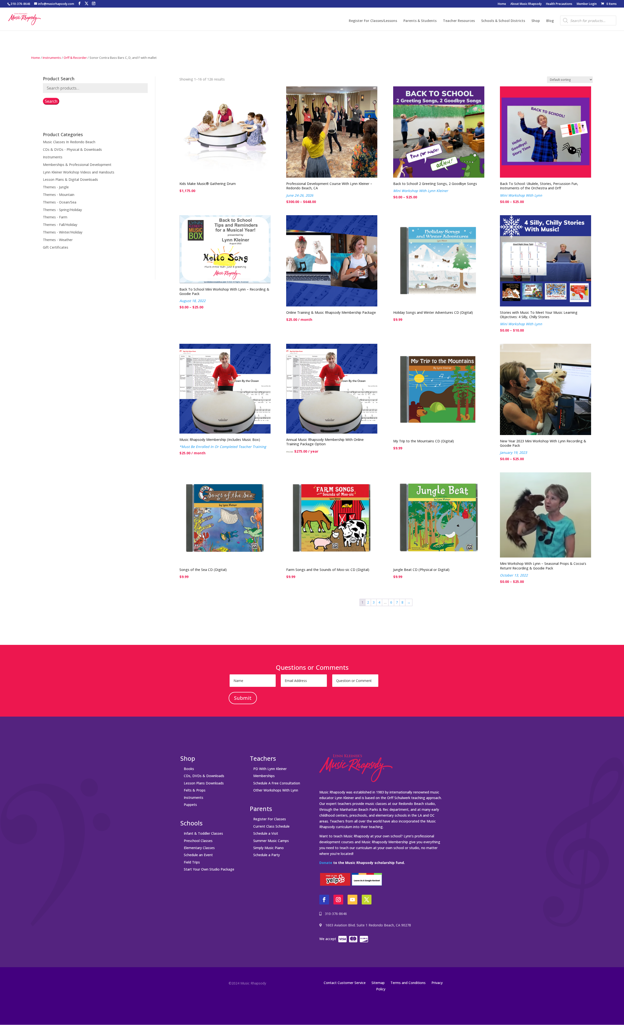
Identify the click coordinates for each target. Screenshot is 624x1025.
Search (51, 101)
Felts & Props (194, 790)
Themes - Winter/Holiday (62, 232)
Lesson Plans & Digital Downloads (70, 179)
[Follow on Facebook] (324, 899)
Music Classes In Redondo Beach (69, 142)
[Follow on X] (366, 899)
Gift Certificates (55, 247)
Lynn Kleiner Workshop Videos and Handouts (78, 172)
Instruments (52, 57)
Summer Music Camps (271, 840)
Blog (550, 21)
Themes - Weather (58, 239)
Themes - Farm (55, 217)
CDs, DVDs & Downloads (204, 775)
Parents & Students (420, 21)
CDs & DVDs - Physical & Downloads (72, 149)
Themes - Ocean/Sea (59, 202)
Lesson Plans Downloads (204, 783)
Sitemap (378, 982)
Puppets (190, 804)
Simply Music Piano (268, 847)
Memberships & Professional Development (77, 164)
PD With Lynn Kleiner (270, 768)
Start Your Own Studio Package (209, 869)
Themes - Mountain (58, 194)
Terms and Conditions (408, 982)
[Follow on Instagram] (338, 899)
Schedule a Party (266, 854)
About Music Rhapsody (526, 4)
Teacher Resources (459, 21)
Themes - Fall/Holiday (60, 224)
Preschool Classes (198, 840)
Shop (535, 21)
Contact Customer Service (345, 982)
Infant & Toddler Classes (203, 833)
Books (189, 768)
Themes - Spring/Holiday (62, 209)
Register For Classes (269, 819)
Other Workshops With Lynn (275, 790)
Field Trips (192, 862)
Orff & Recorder (75, 57)
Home (502, 4)
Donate (325, 862)
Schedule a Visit (265, 833)
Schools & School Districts (503, 21)
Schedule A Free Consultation (276, 783)
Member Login (587, 4)
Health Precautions (559, 4)
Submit (243, 698)
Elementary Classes (199, 847)
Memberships (264, 775)
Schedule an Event (198, 854)
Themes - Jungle (56, 187)
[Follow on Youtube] (352, 899)
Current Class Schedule (271, 826)
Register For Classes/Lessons (373, 21)
